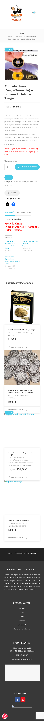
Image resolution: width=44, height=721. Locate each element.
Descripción (10, 212)
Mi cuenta (22, 608)
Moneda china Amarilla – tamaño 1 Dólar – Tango (30, 243)
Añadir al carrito (29, 167)
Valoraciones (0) (24, 212)
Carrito (22, 613)
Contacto (22, 621)
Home (10, 36)
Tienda (22, 617)
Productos (19, 36)
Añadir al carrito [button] (15, 347)
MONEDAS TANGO (20, 182)
